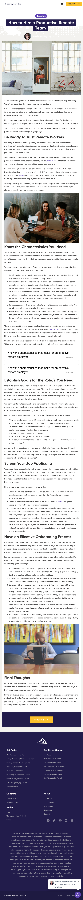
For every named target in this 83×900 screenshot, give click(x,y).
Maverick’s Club (12, 802)
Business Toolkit (12, 787)
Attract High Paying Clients (16, 783)
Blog (8, 812)
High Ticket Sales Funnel (53, 778)
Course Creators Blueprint (53, 770)
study (21, 175)
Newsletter (48, 810)
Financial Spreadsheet (14, 771)
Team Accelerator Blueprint (54, 766)
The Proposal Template (15, 755)
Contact (47, 814)
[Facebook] (48, 820)
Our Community (49, 802)
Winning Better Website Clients (18, 763)
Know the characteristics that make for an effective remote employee (38, 355)
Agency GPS (11, 799)
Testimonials (48, 806)
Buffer (60, 502)
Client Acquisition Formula (53, 774)
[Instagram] (72, 820)
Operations (41, 16)
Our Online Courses (53, 750)
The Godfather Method (52, 763)
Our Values (48, 799)
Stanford (49, 161)
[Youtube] (60, 820)
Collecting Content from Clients (18, 775)
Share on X (70, 357)
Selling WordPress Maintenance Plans (20, 759)
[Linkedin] (66, 820)
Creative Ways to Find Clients (17, 779)
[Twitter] (54, 820)
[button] (62, 4)
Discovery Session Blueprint (16, 767)
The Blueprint (48, 755)
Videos (9, 820)
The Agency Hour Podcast (16, 816)
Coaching (11, 793)
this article (54, 329)
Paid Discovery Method (52, 759)
